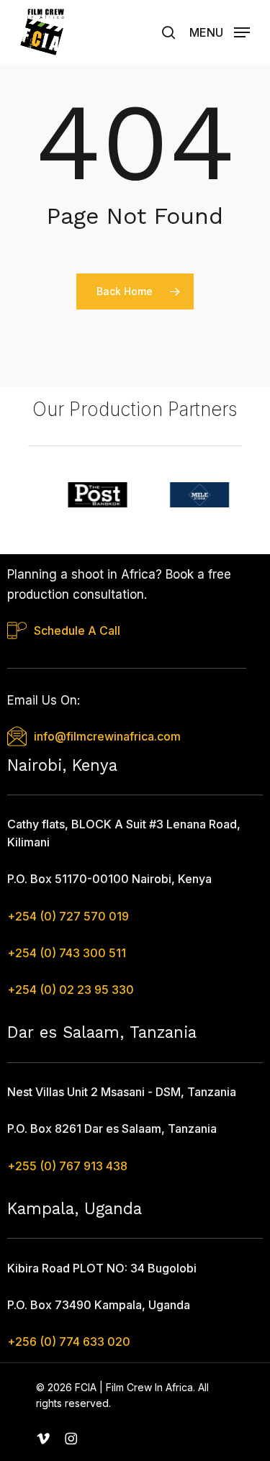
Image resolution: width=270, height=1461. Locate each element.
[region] (135, 494)
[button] (219, 30)
